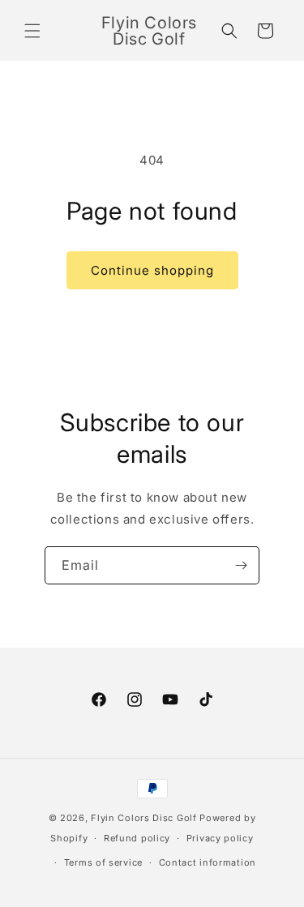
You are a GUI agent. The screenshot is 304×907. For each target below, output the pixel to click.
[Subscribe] (241, 565)
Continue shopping (152, 270)
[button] (32, 31)
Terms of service (103, 862)
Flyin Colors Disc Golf (143, 818)
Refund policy (137, 838)
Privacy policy (220, 838)
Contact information (207, 862)
